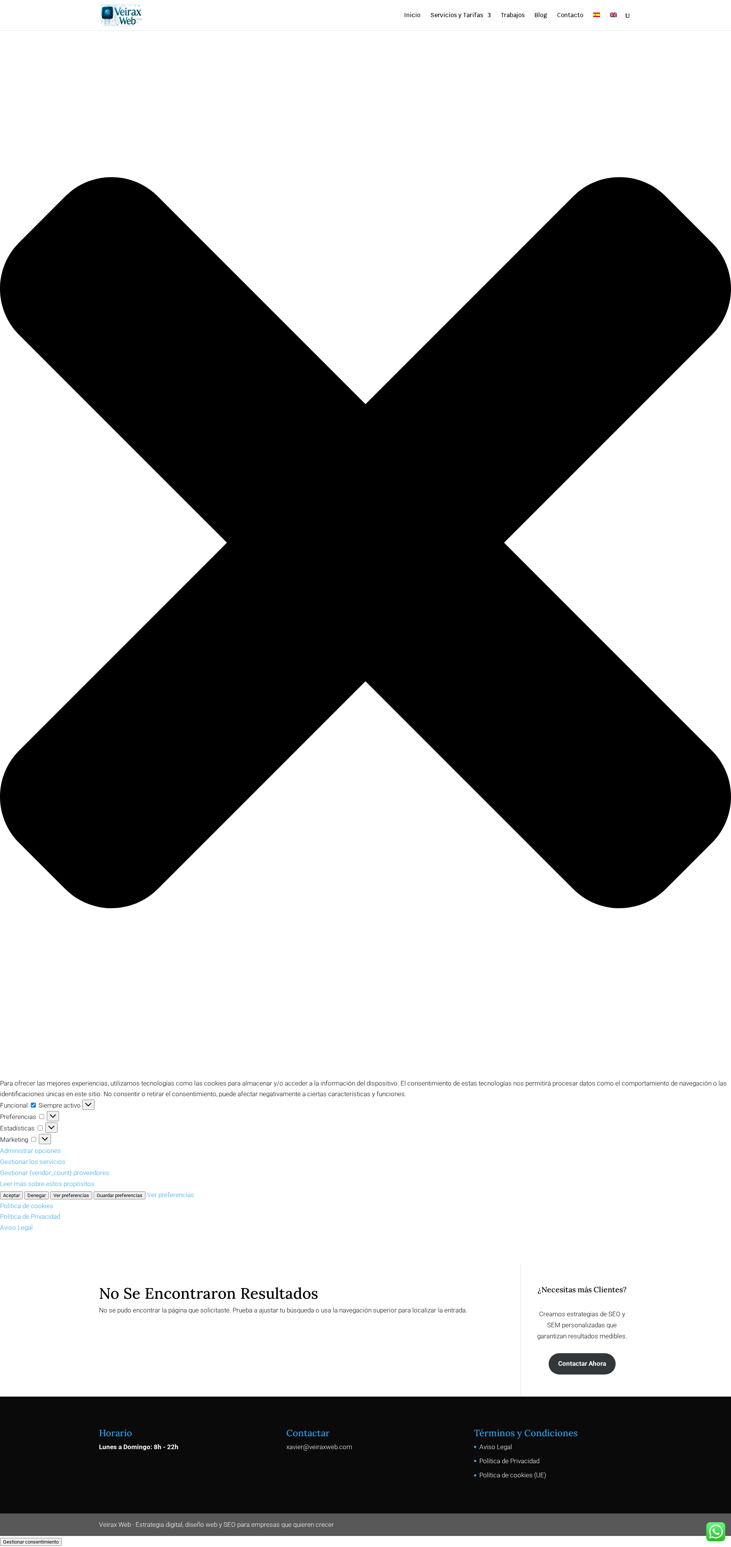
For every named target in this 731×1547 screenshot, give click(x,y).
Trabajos (513, 16)
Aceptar (11, 1195)
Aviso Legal (16, 1227)
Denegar (36, 1195)
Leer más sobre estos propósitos (47, 1184)
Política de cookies (26, 1206)
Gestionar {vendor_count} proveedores (54, 1173)
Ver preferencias (71, 1195)
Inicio (412, 16)
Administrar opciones (30, 1150)
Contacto (570, 16)
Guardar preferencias (119, 1195)
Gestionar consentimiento (31, 1542)
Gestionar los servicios (32, 1161)
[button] (365, 544)
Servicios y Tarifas (456, 16)
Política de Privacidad (30, 1216)
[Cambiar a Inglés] (613, 21)
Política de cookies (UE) (512, 1475)
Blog (541, 16)
